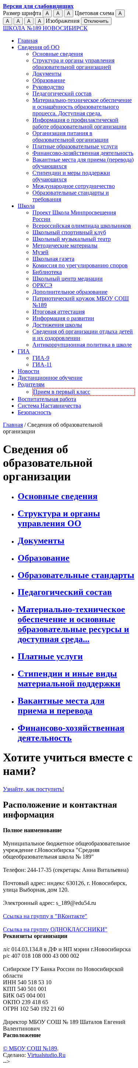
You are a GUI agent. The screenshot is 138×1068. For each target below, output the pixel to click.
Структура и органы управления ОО (59, 518)
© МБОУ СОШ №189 (30, 1048)
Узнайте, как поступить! (33, 789)
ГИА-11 (42, 364)
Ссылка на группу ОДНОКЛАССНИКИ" (55, 929)
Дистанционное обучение (50, 378)
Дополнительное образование (69, 292)
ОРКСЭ (42, 285)
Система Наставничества (49, 406)
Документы (46, 74)
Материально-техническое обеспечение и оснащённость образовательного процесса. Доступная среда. (82, 106)
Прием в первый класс (61, 392)
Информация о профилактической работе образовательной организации (79, 123)
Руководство (48, 87)
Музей (40, 252)
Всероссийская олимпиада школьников (81, 226)
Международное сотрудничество (73, 186)
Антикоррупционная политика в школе (82, 345)
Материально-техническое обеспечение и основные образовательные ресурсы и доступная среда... (73, 624)
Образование (48, 80)
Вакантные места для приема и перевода (61, 705)
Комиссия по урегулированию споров (80, 265)
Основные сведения (57, 54)
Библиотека (47, 272)
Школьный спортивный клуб (69, 232)
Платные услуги (50, 656)
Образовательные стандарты (76, 575)
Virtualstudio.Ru (46, 1055)
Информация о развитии (63, 318)
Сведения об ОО (39, 47)
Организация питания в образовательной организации (70, 136)
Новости (28, 371)
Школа (26, 206)
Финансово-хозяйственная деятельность (82, 153)
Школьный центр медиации (67, 278)
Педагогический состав (62, 93)
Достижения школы (57, 325)
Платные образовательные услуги (75, 146)
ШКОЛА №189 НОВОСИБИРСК (45, 28)
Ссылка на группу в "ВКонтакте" (45, 916)
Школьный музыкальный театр (71, 239)
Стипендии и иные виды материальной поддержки (69, 678)
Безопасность (34, 412)
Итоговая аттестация (58, 312)
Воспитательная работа (47, 399)
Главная (28, 40)
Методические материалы (65, 245)
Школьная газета (53, 259)
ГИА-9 (40, 358)
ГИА (24, 351)
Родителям (31, 384)
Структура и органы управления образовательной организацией (73, 63)
